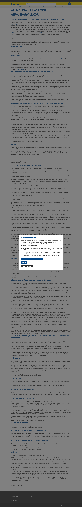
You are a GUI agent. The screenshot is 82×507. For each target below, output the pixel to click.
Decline (24, 262)
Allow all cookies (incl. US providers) (32, 259)
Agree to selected (27, 266)
